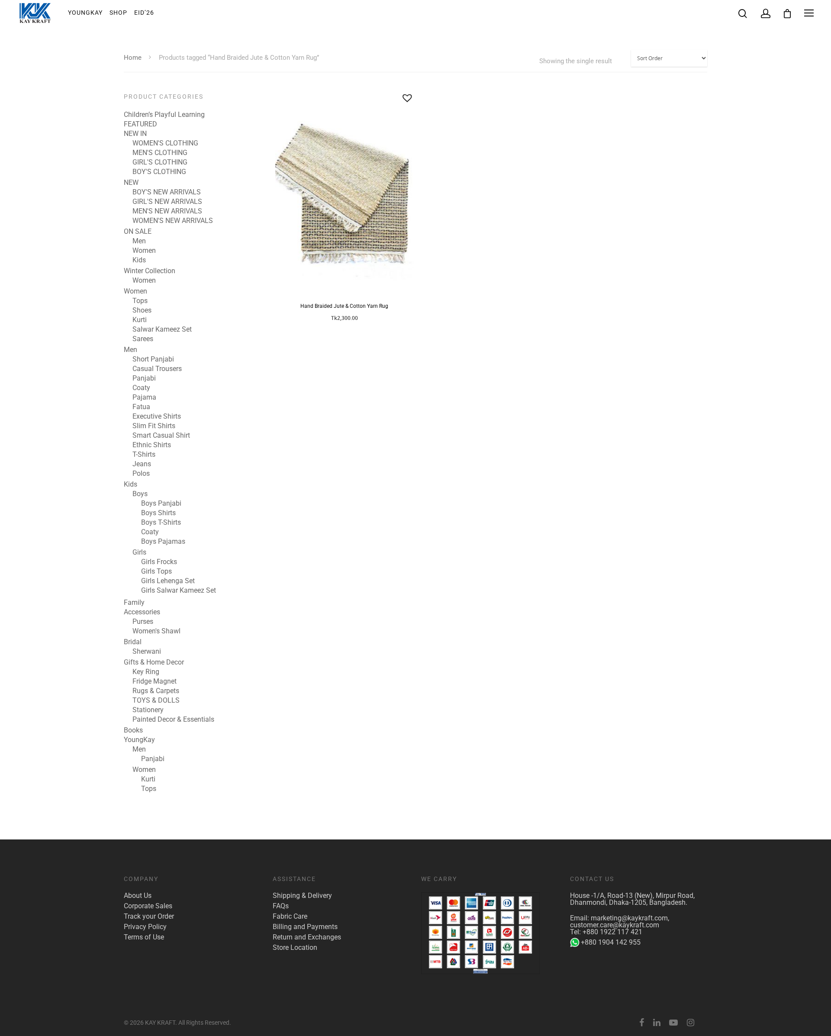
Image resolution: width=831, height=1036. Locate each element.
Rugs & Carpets (155, 690)
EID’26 (144, 12)
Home (133, 57)
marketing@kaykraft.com (629, 918)
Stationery (148, 710)
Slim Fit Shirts (153, 426)
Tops (140, 300)
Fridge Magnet (154, 681)
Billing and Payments (305, 926)
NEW (131, 182)
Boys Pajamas (163, 541)
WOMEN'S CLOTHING (165, 143)
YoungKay (85, 12)
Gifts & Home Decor (154, 662)
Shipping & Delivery (302, 895)
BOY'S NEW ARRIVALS (166, 192)
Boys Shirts (158, 513)
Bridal (133, 642)
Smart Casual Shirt (161, 435)
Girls (139, 552)
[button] (407, 97)
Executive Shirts (156, 416)
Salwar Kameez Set (162, 329)
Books (133, 730)
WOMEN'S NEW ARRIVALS (172, 220)
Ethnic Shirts (151, 445)
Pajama (144, 397)
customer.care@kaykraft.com (614, 925)
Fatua (141, 406)
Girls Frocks (159, 561)
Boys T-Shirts (161, 522)
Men (139, 241)
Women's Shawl (156, 631)
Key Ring (145, 671)
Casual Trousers (157, 368)
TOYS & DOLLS (156, 700)
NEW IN (135, 133)
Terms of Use (144, 937)
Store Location (295, 947)
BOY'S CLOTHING (159, 171)
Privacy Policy (145, 926)
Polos (141, 473)
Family (134, 602)
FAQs (281, 906)
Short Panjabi (153, 359)
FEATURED (140, 124)
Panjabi (144, 378)
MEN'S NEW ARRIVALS (167, 211)
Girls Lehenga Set (168, 581)
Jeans (141, 464)
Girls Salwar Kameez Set (178, 590)
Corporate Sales (148, 906)
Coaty (141, 387)
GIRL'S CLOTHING (159, 162)
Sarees (142, 339)
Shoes (141, 310)
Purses (142, 621)
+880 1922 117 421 (612, 932)
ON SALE (137, 231)
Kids (139, 260)
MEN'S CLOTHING (159, 152)
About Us (137, 895)
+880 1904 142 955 (611, 942)
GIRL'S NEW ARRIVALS (167, 201)
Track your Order (149, 916)
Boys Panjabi (161, 503)
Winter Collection (149, 271)
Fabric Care (290, 916)
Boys (140, 494)
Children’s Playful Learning (164, 114)
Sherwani (146, 651)
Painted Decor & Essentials (173, 719)
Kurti (139, 319)
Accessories (142, 612)
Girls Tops (156, 571)
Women (144, 250)
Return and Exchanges (307, 937)
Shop (118, 12)
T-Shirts (143, 454)
